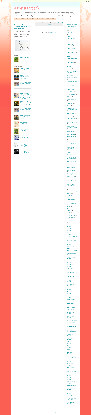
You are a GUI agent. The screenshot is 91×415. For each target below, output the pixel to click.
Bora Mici (69, 75)
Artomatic (69, 68)
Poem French (70, 165)
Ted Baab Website (71, 385)
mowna (69, 349)
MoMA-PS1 (70, 152)
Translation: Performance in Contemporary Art (24, 151)
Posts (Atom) (52, 32)
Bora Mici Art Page (71, 240)
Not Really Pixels (40, 18)
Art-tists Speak (26, 8)
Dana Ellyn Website (72, 250)
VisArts (68, 212)
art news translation (72, 58)
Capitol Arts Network (72, 77)
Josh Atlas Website (71, 307)
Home (16, 18)
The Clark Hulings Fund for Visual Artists (71, 205)
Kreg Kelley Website (72, 320)
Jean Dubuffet (70, 113)
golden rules (70, 103)
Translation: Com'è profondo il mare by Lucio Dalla (24, 77)
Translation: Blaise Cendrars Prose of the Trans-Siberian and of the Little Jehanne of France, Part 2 (25, 96)
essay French (70, 89)
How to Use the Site (24, 18)
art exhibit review (71, 52)
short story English (71, 170)
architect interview (71, 33)
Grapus (69, 105)
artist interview (70, 62)
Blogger (55, 412)
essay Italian (70, 91)
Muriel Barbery (70, 154)
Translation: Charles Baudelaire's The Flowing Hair (25, 117)
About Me (32, 18)
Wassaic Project (71, 215)
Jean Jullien (70, 116)
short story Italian (71, 174)
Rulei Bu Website (71, 371)
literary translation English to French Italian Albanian (71, 133)
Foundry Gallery (71, 94)
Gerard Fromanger (71, 99)
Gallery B (69, 96)
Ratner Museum (71, 167)
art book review (71, 42)
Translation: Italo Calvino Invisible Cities (24, 123)
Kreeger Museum (71, 118)
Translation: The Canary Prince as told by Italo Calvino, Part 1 (25, 103)
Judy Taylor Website (72, 309)
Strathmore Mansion (72, 188)
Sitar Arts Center (71, 176)
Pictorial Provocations (50, 18)
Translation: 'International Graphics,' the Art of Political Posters (22, 26)
